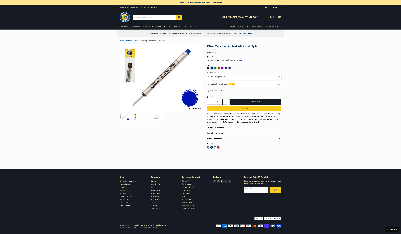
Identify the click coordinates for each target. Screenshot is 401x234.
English (258, 218)
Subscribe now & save (222, 84)
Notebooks (123, 193)
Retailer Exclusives (151, 26)
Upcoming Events (254, 26)
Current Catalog (125, 205)
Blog (152, 187)
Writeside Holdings (146, 227)
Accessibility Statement (161, 225)
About (193, 26)
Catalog (135, 26)
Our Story (154, 181)
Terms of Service (124, 225)
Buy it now (244, 108)
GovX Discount (187, 193)
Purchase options (213, 72)
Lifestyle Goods (180, 26)
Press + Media (155, 208)
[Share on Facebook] (208, 147)
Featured (124, 26)
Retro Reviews (155, 199)
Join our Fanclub (124, 7)
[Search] (179, 17)
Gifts (166, 26)
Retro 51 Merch (124, 202)
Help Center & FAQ (188, 187)
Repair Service (186, 199)
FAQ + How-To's (144, 7)
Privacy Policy (135, 225)
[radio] (209, 77)
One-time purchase (218, 77)
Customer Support (273, 26)
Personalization (125, 184)
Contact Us (134, 7)
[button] (208, 68)
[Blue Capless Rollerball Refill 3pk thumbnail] (124, 117)
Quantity (210, 97)
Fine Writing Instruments (128, 181)
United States (271, 218)
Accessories (123, 190)
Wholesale (154, 205)
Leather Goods (124, 199)
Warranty (154, 7)
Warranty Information (189, 208)
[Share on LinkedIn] (215, 147)
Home (122, 41)
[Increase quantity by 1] (225, 102)
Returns (184, 196)
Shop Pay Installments (189, 205)
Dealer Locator (236, 26)
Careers (153, 202)
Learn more (247, 33)
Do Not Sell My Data (146, 225)
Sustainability (155, 196)
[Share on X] (211, 147)
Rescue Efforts (156, 193)
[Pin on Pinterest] (218, 147)
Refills (122, 187)
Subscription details (218, 90)
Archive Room (155, 190)
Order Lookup (186, 190)
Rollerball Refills (132, 41)
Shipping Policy (187, 202)
